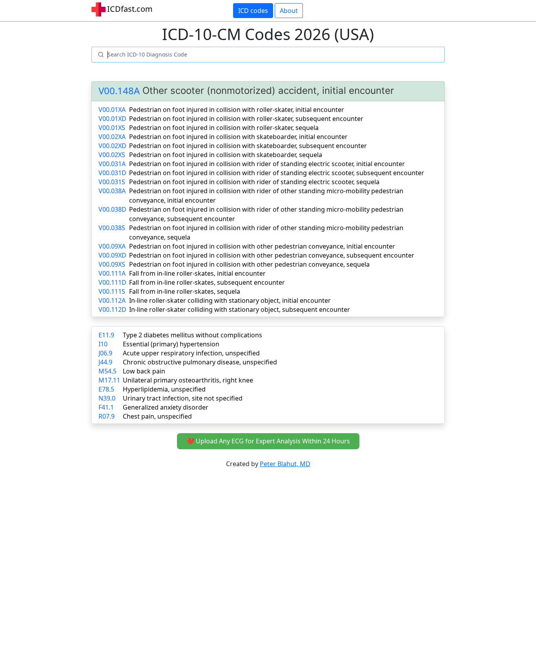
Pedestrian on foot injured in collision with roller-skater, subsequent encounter (246, 118)
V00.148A (119, 91)
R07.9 (106, 416)
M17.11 (109, 380)
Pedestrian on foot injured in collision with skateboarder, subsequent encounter (248, 145)
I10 (103, 344)
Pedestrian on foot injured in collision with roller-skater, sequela (224, 127)
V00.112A (112, 300)
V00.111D (112, 282)
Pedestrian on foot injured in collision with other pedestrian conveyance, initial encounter (262, 246)
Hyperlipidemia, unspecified (164, 389)
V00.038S (111, 227)
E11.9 (106, 335)
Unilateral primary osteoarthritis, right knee (188, 380)
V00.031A (112, 163)
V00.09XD (112, 255)
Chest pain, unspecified (157, 416)
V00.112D (112, 309)
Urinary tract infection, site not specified (182, 398)
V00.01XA (112, 109)
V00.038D (112, 209)
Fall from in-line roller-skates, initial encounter (197, 273)
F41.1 (106, 407)
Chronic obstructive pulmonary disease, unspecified (200, 362)
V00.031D (112, 172)
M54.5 (107, 371)
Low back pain (144, 371)
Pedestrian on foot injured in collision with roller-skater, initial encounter (236, 109)
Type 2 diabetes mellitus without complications (192, 335)
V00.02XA (112, 136)
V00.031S (111, 182)
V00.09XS (111, 264)
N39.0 (106, 398)
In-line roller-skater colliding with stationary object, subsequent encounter (239, 309)
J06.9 (105, 353)
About (289, 10)
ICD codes (253, 10)
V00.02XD (112, 145)
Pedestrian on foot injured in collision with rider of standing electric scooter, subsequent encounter (276, 172)
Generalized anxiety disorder (165, 407)
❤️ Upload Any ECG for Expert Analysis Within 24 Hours (268, 441)
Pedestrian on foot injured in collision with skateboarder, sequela (225, 154)
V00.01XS (111, 127)
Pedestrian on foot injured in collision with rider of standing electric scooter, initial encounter (267, 163)
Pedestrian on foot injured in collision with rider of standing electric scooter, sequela (254, 182)
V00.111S (111, 291)
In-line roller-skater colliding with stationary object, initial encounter (230, 300)
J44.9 (105, 362)
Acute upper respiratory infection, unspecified (191, 353)
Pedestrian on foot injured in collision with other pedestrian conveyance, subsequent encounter (271, 255)
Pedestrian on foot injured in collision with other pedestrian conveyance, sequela (249, 264)
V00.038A (112, 191)
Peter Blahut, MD (285, 463)
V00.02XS (111, 154)
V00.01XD (112, 118)
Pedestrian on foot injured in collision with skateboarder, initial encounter (238, 136)
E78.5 (106, 389)
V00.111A (112, 273)
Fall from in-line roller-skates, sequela (184, 291)
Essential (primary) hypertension (171, 344)
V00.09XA (112, 246)
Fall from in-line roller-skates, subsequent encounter (207, 282)
